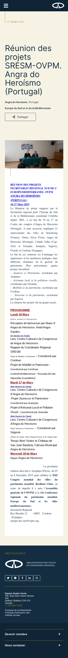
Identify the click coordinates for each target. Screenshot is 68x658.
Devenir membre (16, 634)
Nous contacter (15, 645)
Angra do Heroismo (16, 102)
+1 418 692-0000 (13, 605)
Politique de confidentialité (18, 610)
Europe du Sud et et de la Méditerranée (28, 108)
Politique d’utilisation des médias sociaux (17, 613)
